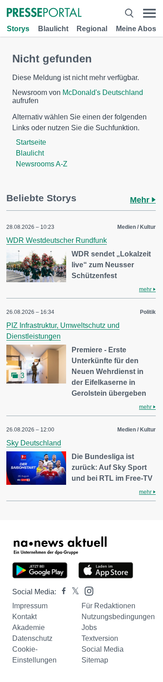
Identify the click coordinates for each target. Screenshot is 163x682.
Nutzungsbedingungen (118, 616)
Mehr (141, 199)
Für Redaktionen (108, 606)
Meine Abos (136, 29)
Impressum (30, 606)
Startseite (31, 142)
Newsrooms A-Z (41, 164)
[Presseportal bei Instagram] (86, 590)
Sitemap (95, 660)
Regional (92, 29)
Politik (148, 312)
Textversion (100, 638)
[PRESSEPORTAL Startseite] (44, 13)
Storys (18, 29)
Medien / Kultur (136, 227)
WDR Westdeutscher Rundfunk (56, 240)
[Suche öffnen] (129, 13)
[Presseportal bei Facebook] (61, 592)
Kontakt (24, 616)
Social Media (103, 649)
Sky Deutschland (33, 443)
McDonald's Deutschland (102, 92)
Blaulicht (53, 29)
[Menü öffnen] (149, 13)
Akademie (28, 627)
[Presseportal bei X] (72, 592)
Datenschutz (32, 638)
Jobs (89, 627)
